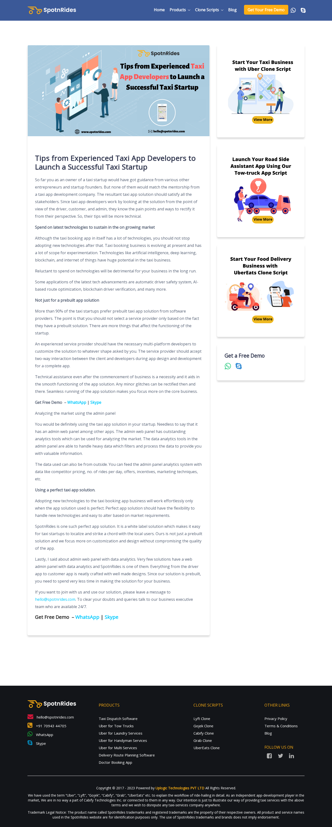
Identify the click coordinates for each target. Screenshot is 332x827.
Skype (95, 402)
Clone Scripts (207, 9)
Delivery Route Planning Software (127, 755)
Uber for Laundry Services (120, 733)
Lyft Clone (201, 718)
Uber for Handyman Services (123, 740)
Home (159, 9)
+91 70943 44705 (50, 725)
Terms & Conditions (281, 725)
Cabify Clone (203, 733)
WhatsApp (76, 402)
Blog (232, 9)
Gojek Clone (203, 725)
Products (178, 9)
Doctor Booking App (115, 762)
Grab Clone (202, 740)
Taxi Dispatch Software (118, 718)
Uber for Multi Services (118, 747)
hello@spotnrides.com (55, 717)
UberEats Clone (206, 747)
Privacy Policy (275, 718)
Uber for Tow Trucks (116, 725)
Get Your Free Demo (266, 9)
